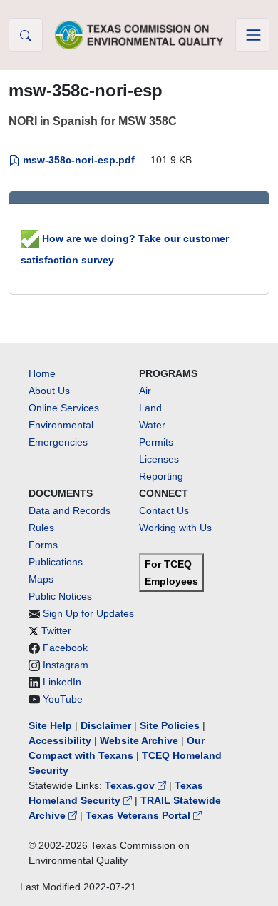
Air (145, 390)
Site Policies (170, 725)
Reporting (161, 476)
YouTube (63, 699)
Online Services (64, 407)
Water (152, 425)
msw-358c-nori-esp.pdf (79, 160)
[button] (26, 35)
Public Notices (60, 596)
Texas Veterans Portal (139, 815)
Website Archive (139, 740)
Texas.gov (131, 785)
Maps (41, 579)
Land (150, 407)
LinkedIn (62, 682)
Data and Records (69, 510)
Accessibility (61, 740)
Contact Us (164, 510)
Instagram (65, 664)
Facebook (65, 647)
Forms (43, 544)
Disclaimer (106, 725)
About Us (49, 390)
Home (42, 373)
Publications (56, 562)
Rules (41, 527)
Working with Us (175, 527)
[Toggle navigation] (252, 35)
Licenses (159, 459)
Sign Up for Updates (88, 613)
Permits (156, 442)
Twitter (56, 630)
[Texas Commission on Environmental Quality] (139, 35)
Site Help (50, 725)
